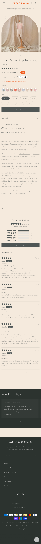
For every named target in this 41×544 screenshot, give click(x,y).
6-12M (6, 98)
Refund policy (26, 522)
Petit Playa (8, 522)
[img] (6, 258)
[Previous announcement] (3, 9)
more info (23, 132)
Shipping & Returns (10, 472)
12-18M (15, 98)
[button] (4, 3)
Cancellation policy (21, 529)
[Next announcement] (37, 9)
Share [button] (5, 208)
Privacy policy (35, 522)
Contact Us (7, 481)
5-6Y (22, 103)
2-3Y (33, 98)
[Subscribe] (35, 455)
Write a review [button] (20, 245)
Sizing (6, 463)
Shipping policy (20, 525)
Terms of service (10, 525)
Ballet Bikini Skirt (24, 154)
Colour (3, 85)
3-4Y (6, 103)
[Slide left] (16, 56)
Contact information (31, 525)
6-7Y (30, 103)
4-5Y (14, 103)
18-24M (24, 98)
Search (6, 486)
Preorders (7, 477)
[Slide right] (25, 56)
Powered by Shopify (16, 522)
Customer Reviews (9, 468)
